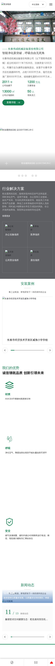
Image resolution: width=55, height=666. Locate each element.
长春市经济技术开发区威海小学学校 (27, 339)
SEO (42, 652)
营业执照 (34, 652)
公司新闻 (9, 593)
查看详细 (11, 102)
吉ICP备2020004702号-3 (20, 652)
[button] (26, 36)
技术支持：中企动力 (25, 655)
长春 (35, 655)
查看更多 (6, 216)
